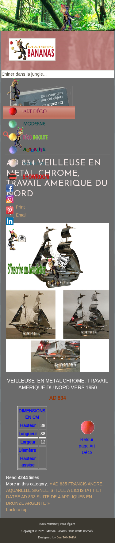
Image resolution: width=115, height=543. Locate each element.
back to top (17, 509)
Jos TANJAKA (66, 537)
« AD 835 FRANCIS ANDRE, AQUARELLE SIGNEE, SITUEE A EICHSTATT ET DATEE (55, 490)
